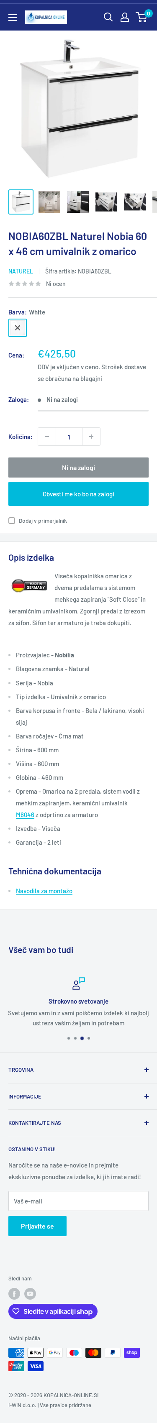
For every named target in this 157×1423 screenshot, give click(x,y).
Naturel (20, 271)
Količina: (20, 436)
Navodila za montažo (44, 890)
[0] (141, 17)
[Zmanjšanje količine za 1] (47, 436)
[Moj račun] (125, 17)
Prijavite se (37, 1226)
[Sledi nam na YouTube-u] (30, 1294)
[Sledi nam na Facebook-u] (14, 1294)
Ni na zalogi (78, 467)
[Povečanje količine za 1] (91, 436)
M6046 (25, 814)
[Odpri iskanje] (108, 17)
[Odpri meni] (12, 17)
